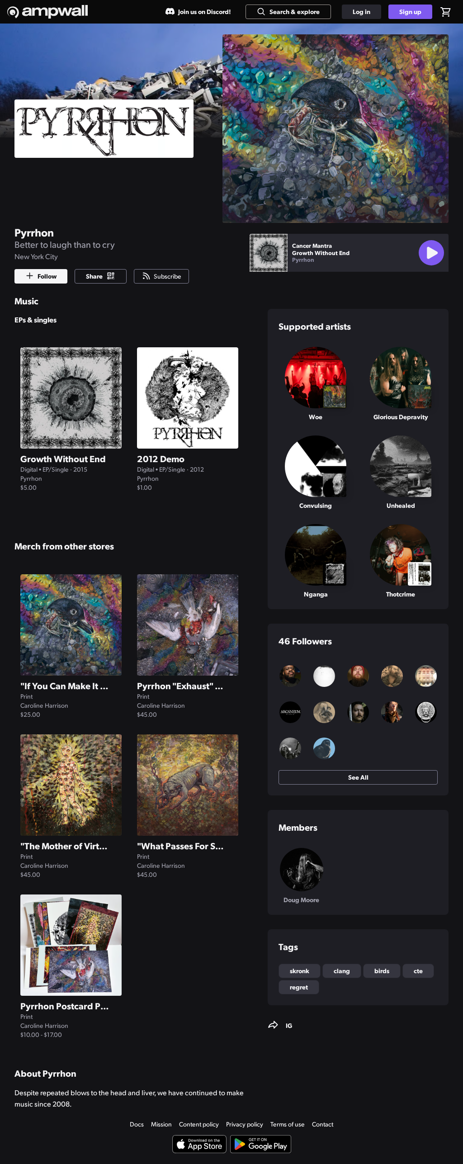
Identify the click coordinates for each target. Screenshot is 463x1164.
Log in (361, 11)
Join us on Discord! (204, 11)
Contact (322, 1124)
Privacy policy (244, 1124)
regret (299, 987)
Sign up (410, 11)
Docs (137, 1124)
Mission (161, 1124)
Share (94, 276)
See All (358, 777)
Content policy (199, 1124)
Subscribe (167, 276)
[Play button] (431, 252)
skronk (299, 970)
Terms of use (287, 1124)
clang (342, 970)
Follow (47, 276)
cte (418, 970)
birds (381, 970)
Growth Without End (321, 252)
